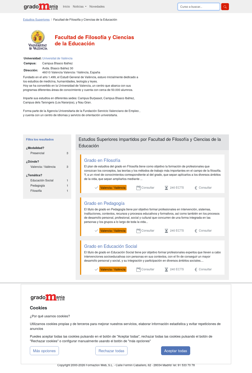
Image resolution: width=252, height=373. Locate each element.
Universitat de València (57, 58)
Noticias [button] (78, 6)
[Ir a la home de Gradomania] (40, 6)
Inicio (66, 6)
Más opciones (44, 350)
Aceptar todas (175, 350)
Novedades (97, 6)
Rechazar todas (111, 350)
